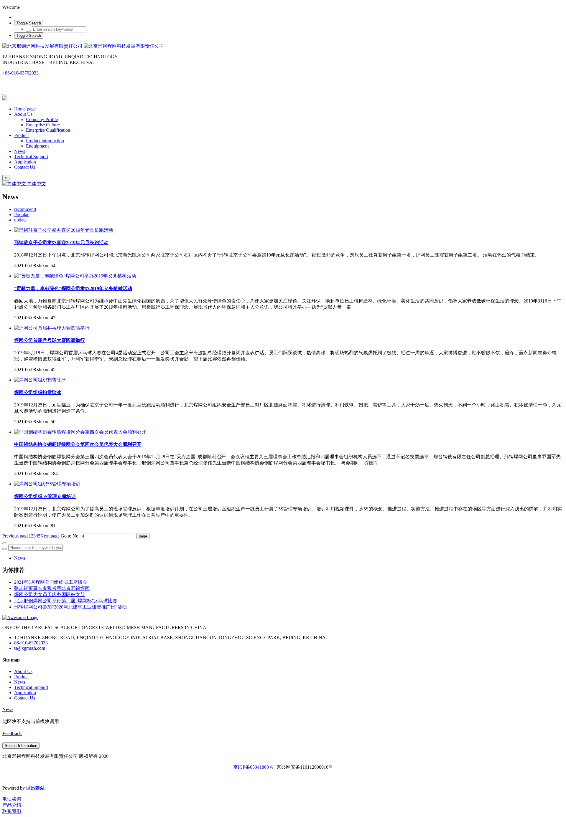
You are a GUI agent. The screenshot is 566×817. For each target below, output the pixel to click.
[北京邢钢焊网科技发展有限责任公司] (283, 46)
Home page (25, 108)
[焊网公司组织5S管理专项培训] (47, 483)
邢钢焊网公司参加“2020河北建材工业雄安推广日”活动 (70, 606)
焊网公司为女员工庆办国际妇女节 (49, 594)
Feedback (12, 733)
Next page (50, 535)
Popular (21, 214)
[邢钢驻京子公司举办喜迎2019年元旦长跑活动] (63, 230)
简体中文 (36, 183)
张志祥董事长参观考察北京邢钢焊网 (52, 588)
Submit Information (21, 745)
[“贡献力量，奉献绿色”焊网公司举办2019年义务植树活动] (75, 275)
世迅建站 (35, 787)
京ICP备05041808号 (253, 767)
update (20, 219)
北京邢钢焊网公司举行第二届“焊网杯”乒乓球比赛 (65, 600)
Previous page (15, 535)
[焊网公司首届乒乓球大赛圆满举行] (52, 327)
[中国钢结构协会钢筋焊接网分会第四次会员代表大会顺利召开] (80, 431)
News (19, 557)
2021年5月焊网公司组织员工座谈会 (50, 582)
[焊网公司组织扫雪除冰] (40, 379)
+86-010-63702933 (20, 72)
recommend (25, 209)
